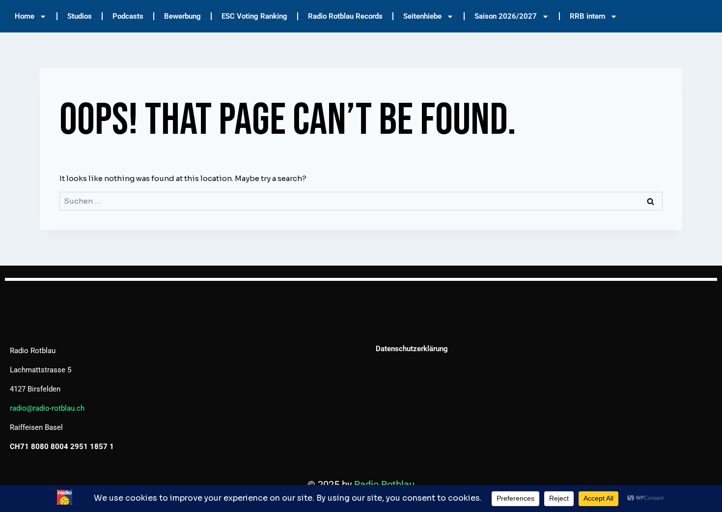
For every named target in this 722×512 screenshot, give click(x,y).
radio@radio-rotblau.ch (47, 408)
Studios (79, 16)
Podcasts (127, 16)
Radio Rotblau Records (345, 16)
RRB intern (587, 16)
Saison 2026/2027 (505, 16)
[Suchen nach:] (361, 201)
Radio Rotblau (384, 484)
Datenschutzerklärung (412, 348)
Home (24, 16)
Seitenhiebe (422, 16)
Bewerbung (182, 16)
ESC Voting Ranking (254, 16)
